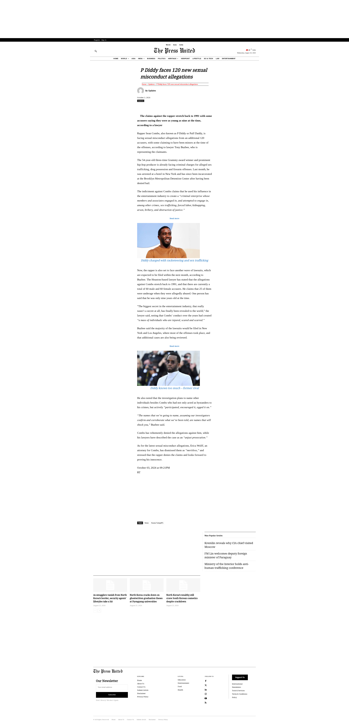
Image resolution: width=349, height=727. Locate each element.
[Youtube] (206, 698)
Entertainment (183, 683)
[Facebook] (156, 106)
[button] (95, 51)
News (147, 523)
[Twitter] (206, 685)
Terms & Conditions (239, 694)
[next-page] (99, 610)
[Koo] (256, 106)
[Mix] (213, 106)
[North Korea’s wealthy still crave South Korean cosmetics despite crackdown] (183, 585)
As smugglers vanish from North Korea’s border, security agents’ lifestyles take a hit (110, 598)
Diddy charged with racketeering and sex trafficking (174, 260)
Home (144, 84)
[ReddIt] (169, 106)
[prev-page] (95, 610)
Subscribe (112, 695)
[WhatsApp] (175, 106)
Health (180, 690)
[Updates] (141, 90)
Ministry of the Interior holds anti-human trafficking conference (226, 566)
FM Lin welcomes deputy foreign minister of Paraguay (225, 555)
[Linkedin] (181, 106)
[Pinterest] (187, 106)
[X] (162, 106)
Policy (234, 697)
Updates (151, 84)
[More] (263, 106)
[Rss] (206, 703)
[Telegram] (206, 106)
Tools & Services (238, 690)
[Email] (194, 106)
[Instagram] (206, 694)
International (237, 684)
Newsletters (236, 687)
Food (180, 686)
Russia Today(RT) (157, 523)
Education (182, 680)
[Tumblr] (200, 106)
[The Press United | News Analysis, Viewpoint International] (174, 51)
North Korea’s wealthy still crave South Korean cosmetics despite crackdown (182, 598)
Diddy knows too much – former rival (174, 388)
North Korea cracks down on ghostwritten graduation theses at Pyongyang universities (146, 598)
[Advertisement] (174, 19)
